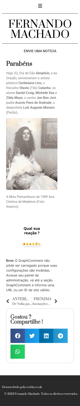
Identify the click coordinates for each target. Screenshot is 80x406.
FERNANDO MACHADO (40, 29)
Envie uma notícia (40, 51)
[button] (40, 6)
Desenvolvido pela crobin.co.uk (22, 387)
